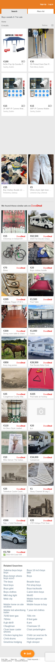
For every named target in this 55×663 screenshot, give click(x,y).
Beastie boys (33, 581)
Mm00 (30, 595)
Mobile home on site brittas (37, 600)
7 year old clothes (35, 610)
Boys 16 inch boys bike (36, 571)
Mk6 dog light (10, 595)
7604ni (7, 619)
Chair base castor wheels (12, 630)
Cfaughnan (9, 626)
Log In (50, 4)
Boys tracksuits (34, 588)
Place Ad (40, 11)
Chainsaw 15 (33, 626)
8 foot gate (32, 619)
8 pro (29, 622)
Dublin (11, 67)
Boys (29, 576)
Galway (14, 193)
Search (14, 11)
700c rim (31, 616)
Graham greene (34, 638)
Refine (44, 25)
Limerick (44, 193)
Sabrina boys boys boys (13, 571)
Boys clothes (10, 592)
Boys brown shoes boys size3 (13, 577)
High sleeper (33, 642)
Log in (22, 659)
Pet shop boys (34, 585)
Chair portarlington (36, 629)
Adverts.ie (12, 4)
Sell (28, 653)
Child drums (10, 638)
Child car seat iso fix (37, 635)
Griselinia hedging (13, 642)
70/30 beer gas (11, 616)
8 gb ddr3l (9, 622)
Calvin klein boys (35, 592)
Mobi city (8, 599)
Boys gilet (8, 588)
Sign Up (43, 4)
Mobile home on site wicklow (14, 605)
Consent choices (21, 661)
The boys (8, 581)
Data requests (33, 659)
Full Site (4, 659)
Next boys (9, 585)
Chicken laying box (13, 635)
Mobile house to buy (37, 604)
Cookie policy (6, 661)
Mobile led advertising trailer (15, 611)
